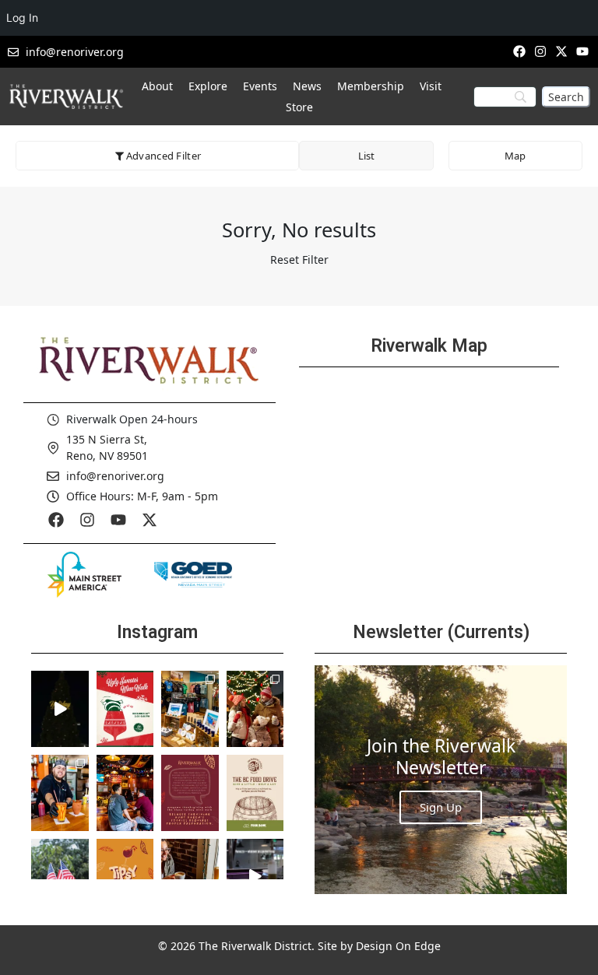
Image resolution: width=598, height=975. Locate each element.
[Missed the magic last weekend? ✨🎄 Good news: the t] (60, 709)
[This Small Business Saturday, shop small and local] (190, 709)
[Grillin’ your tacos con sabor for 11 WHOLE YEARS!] (60, 793)
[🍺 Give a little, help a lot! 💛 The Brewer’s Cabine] (255, 793)
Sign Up (441, 807)
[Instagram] (540, 51)
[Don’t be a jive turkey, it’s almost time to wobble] (190, 793)
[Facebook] (519, 51)
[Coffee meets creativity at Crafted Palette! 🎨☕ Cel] (190, 877)
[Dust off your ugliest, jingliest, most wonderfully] (125, 709)
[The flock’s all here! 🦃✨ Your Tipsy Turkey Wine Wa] (125, 877)
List (366, 156)
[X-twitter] (561, 51)
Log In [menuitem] (22, 17)
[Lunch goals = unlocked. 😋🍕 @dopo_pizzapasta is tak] (255, 877)
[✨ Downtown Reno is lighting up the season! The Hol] (255, 709)
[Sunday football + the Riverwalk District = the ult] (125, 793)
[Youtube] (118, 519)
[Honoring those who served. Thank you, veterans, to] (60, 877)
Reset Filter (299, 259)
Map (515, 156)
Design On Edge (398, 945)
